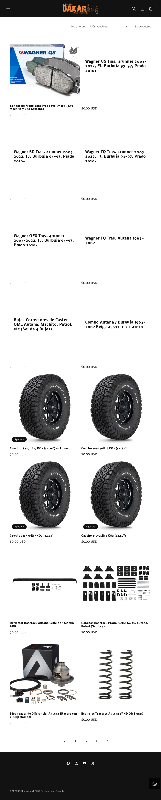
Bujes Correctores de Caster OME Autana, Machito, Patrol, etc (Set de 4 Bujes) (43, 324)
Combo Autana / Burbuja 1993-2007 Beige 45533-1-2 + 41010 (115, 325)
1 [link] (54, 740)
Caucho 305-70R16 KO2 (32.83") (104, 448)
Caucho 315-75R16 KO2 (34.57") (103, 535)
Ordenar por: (78, 26)
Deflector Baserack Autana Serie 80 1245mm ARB (42, 625)
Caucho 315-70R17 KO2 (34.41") (32, 535)
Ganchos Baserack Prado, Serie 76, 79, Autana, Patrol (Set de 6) (114, 625)
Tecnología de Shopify (52, 791)
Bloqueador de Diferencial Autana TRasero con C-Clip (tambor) (43, 715)
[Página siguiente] (107, 740)
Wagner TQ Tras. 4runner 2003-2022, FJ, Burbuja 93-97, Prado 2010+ (115, 156)
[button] (8, 8)
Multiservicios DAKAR (29, 791)
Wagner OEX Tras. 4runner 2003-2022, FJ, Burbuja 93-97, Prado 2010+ (44, 240)
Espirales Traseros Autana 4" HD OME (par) (112, 713)
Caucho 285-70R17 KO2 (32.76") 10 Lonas (39, 448)
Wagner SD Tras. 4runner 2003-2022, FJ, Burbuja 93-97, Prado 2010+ (44, 156)
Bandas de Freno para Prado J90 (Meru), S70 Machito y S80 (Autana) (42, 108)
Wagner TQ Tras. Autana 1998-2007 (114, 241)
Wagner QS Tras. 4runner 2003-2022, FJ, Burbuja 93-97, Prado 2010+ (115, 66)
